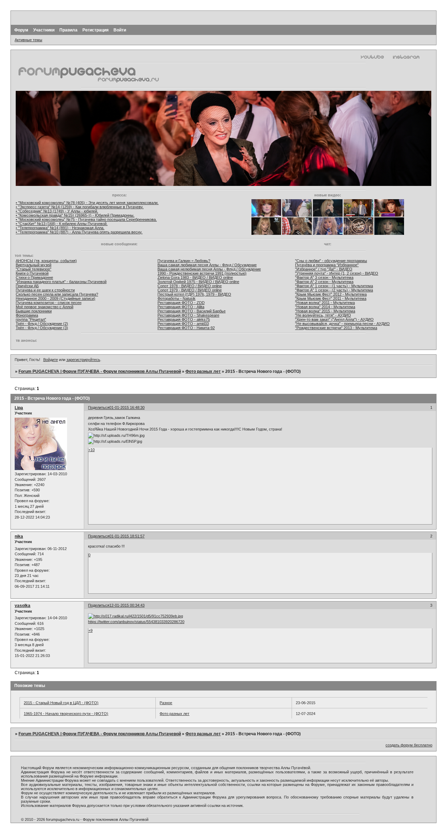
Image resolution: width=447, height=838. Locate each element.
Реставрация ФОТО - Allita (180, 307)
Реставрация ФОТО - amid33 (183, 324)
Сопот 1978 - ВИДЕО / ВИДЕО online (189, 286)
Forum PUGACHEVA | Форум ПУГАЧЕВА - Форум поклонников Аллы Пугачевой (100, 371)
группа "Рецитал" (31, 319)
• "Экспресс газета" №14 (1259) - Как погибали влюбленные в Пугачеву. (80, 207)
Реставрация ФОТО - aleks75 (183, 319)
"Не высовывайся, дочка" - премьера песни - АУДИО (342, 324)
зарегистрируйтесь (83, 359)
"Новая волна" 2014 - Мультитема (325, 307)
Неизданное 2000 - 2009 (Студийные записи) (55, 298)
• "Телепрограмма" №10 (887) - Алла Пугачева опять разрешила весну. (79, 232)
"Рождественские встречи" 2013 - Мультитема (336, 328)
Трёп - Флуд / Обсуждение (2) (42, 324)
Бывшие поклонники (34, 311)
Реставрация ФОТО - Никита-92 (186, 328)
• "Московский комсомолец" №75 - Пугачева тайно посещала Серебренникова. (86, 219)
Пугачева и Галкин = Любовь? (183, 261)
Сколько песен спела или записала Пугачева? (57, 294)
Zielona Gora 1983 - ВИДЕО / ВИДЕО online (195, 277)
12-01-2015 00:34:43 (127, 605)
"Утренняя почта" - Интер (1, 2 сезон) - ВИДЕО (336, 273)
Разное (166, 703)
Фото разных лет (203, 371)
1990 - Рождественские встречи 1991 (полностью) (202, 273)
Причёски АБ (27, 286)
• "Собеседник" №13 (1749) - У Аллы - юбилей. (57, 211)
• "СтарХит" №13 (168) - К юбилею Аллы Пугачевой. (62, 224)
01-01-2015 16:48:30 (127, 407)
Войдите (50, 359)
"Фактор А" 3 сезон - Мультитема (324, 277)
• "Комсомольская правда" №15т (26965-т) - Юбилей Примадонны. (75, 215)
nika (19, 536)
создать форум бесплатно (409, 745)
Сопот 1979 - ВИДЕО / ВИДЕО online (189, 290)
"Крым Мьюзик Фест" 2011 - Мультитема (330, 298)
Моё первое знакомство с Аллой (44, 307)
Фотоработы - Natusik (176, 298)
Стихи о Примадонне (34, 277)
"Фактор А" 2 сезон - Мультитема (324, 282)
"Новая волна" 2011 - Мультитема (325, 303)
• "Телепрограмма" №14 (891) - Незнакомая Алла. (60, 228)
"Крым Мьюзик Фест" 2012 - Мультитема (331, 294)
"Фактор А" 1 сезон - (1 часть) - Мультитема (334, 286)
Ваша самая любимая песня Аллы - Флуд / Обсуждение (207, 265)
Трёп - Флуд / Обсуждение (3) (42, 328)
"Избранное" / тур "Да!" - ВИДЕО (323, 269)
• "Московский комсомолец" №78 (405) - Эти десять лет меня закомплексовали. (87, 203)
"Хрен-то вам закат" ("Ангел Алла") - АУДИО (334, 319)
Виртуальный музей (33, 265)
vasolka (22, 605)
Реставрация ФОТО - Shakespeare (188, 315)
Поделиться (98, 407)
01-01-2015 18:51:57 (127, 536)
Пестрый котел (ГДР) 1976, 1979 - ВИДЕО (194, 294)
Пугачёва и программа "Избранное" (327, 265)
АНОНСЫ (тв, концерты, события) (46, 261)
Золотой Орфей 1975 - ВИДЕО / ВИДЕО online (198, 282)
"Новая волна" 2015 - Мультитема (325, 311)
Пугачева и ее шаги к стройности (45, 290)
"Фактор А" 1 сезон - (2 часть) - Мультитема (334, 290)
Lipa (19, 407)
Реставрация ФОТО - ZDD (181, 303)
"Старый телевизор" (33, 269)
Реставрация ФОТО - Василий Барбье (191, 311)
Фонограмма (27, 315)
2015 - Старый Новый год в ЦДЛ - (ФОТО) (61, 703)
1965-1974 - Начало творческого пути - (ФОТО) (66, 713)
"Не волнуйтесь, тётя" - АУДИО (323, 315)
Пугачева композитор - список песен (48, 303)
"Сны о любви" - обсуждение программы (331, 261)
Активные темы (28, 40)
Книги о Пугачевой (32, 273)
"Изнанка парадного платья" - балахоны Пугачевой (61, 282)
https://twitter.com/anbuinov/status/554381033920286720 (136, 622)
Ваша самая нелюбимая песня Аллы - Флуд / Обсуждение (209, 269)
